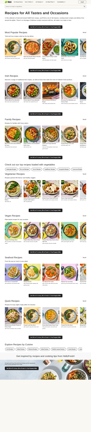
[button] (11, 169)
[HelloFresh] (8, 2)
